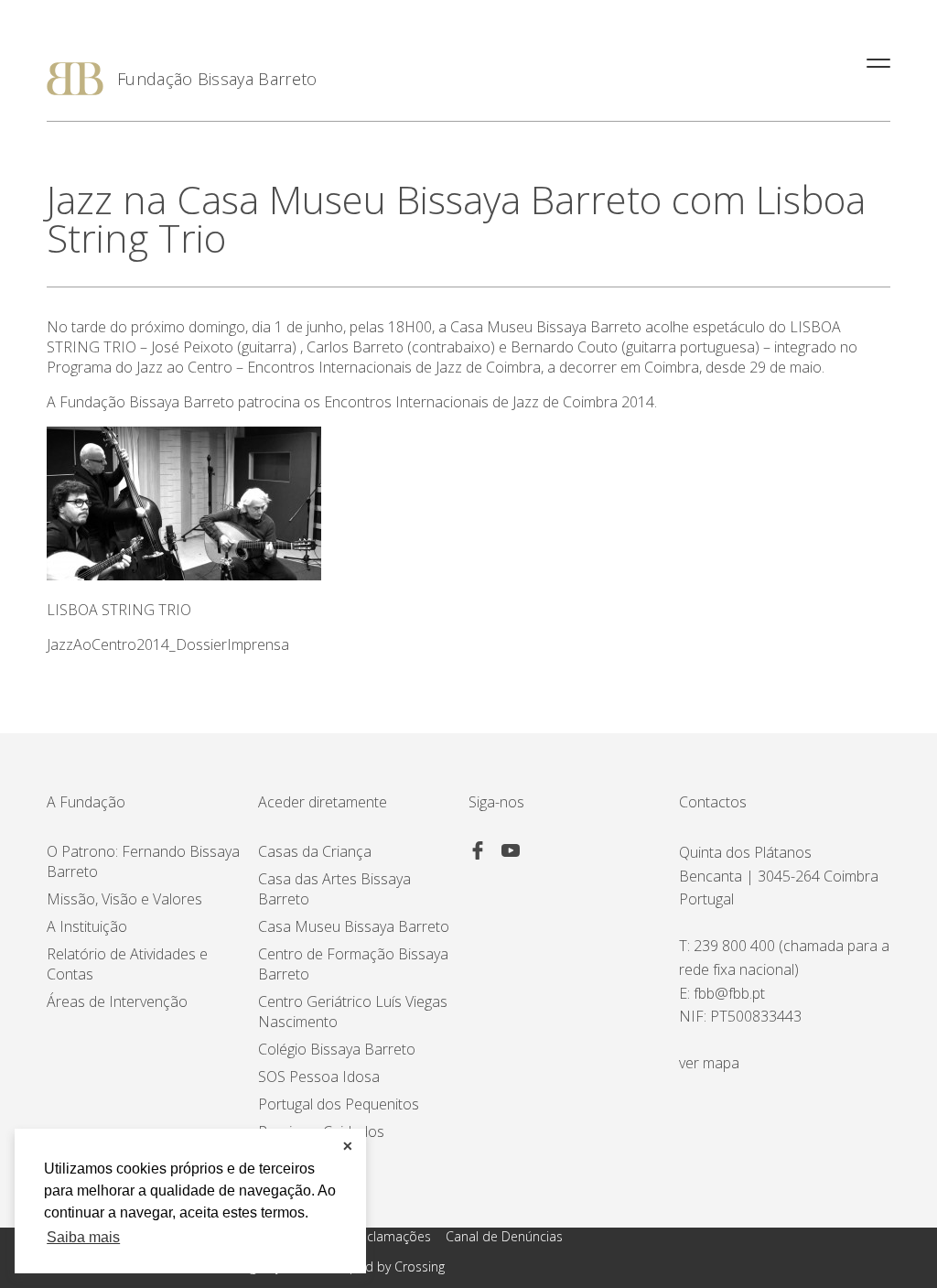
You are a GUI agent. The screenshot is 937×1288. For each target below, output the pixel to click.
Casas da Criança (315, 851)
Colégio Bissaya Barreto (336, 1049)
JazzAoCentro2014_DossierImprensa (168, 644)
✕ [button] (347, 1146)
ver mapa (709, 1063)
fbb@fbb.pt (729, 993)
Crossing (419, 1266)
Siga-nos (496, 802)
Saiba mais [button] (83, 1237)
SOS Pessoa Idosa (319, 1076)
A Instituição (87, 926)
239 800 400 (734, 946)
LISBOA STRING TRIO (119, 610)
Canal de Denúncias (504, 1236)
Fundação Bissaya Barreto (217, 79)
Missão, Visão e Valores (124, 899)
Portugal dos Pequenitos (338, 1104)
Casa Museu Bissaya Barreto (353, 926)
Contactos (713, 802)
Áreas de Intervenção (117, 1001)
